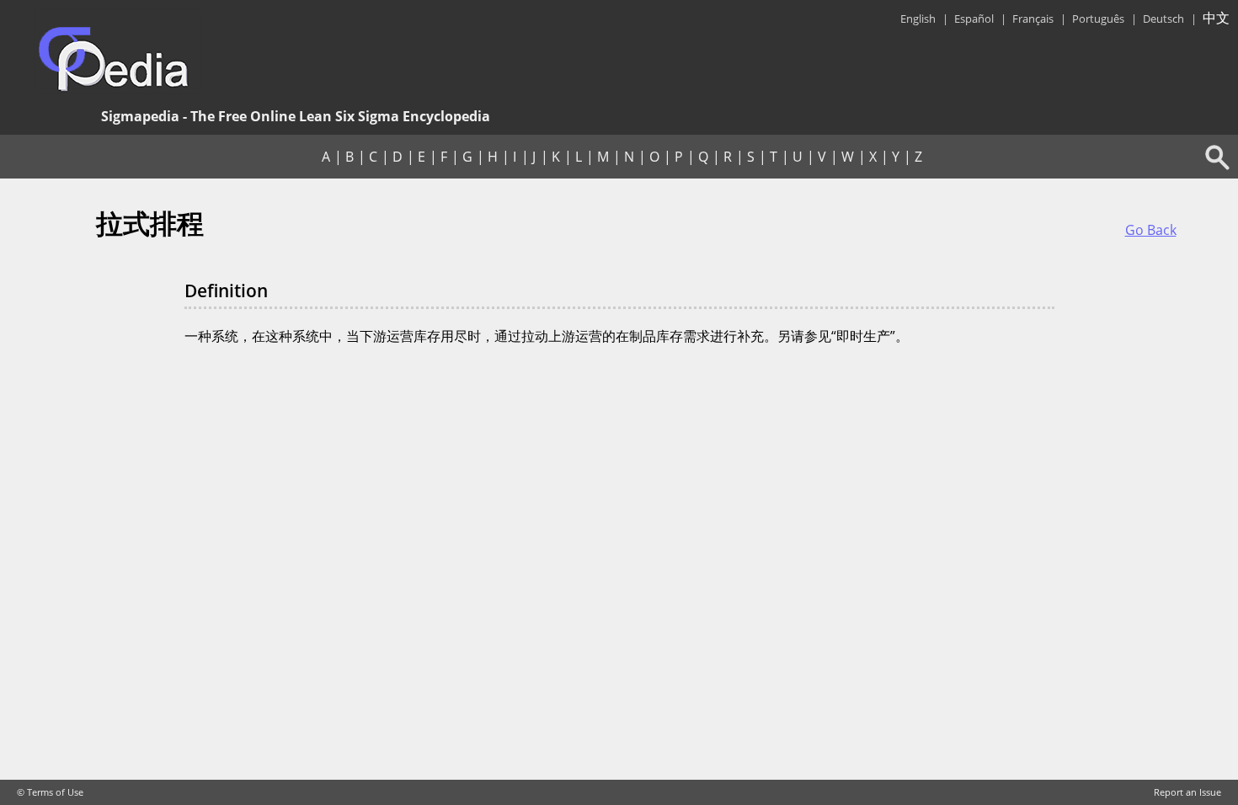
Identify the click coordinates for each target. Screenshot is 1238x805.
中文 (1216, 17)
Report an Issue (1187, 792)
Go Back (1151, 230)
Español (974, 18)
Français (1033, 18)
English (918, 18)
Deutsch (1163, 18)
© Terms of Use (50, 792)
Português (1098, 18)
